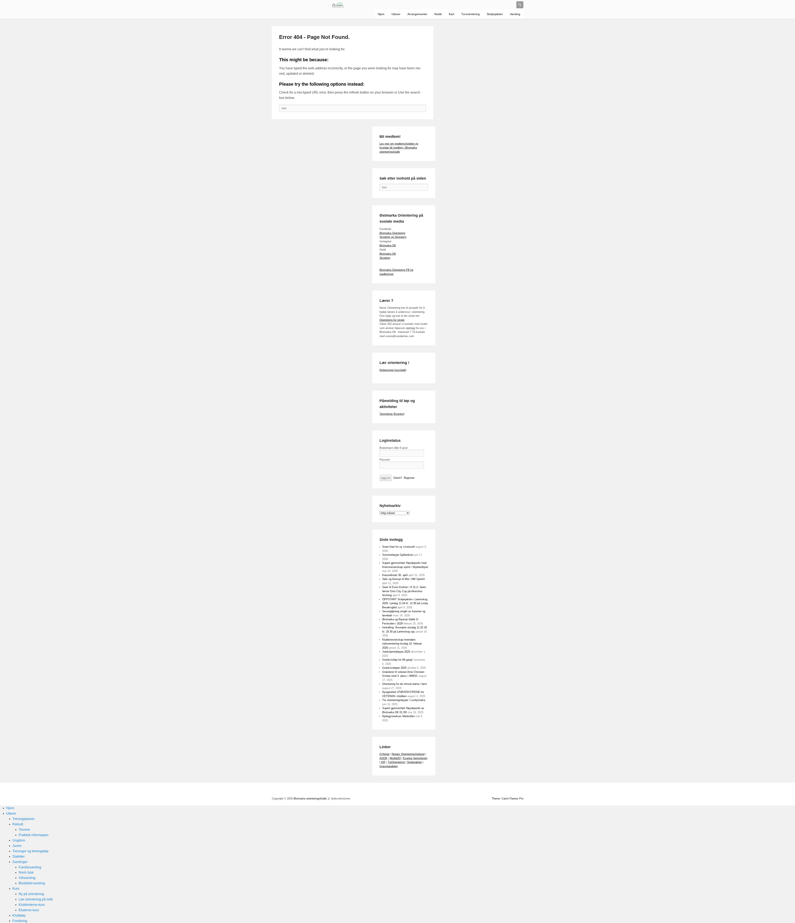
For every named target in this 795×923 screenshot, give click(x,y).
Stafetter (18, 856)
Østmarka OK (387, 245)
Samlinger (20, 862)
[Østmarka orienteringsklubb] (338, 5)
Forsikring (19, 921)
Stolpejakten (495, 14)
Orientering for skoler (392, 320)
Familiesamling (30, 867)
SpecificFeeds (519, 790)
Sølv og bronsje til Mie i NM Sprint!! (403, 579)
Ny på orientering (31, 894)
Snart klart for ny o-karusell (398, 546)
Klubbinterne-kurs (32, 904)
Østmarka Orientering (392, 233)
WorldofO (395, 758)
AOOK (383, 758)
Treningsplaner (23, 819)
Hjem (381, 14)
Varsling (515, 14)
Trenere (24, 829)
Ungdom (18, 840)
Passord (384, 459)
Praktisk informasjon (33, 835)
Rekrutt (17, 824)
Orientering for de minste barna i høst (404, 683)
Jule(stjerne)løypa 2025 (396, 651)
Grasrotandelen (388, 766)
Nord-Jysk (26, 872)
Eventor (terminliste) (415, 758)
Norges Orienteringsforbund (408, 754)
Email (510, 790)
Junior (17, 845)
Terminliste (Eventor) (391, 413)
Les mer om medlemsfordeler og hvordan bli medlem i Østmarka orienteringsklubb (398, 147)
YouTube (483, 790)
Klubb (438, 14)
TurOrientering (396, 762)
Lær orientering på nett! (36, 899)
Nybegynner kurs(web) (392, 370)
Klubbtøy (19, 915)
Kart (451, 14)
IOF (383, 762)
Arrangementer (417, 14)
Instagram (501, 790)
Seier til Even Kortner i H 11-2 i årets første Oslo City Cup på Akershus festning (404, 591)
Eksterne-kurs (29, 910)
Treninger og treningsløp (30, 851)
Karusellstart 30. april (395, 575)
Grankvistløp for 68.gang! (397, 659)
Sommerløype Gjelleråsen (397, 554)
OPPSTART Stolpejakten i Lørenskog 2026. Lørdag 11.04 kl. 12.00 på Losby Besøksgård (405, 603)
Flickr (492, 790)
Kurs (15, 888)
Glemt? (397, 477)
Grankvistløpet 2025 (394, 667)
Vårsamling (27, 878)
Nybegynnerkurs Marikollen (398, 716)
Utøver (395, 14)
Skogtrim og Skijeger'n (392, 237)
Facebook (474, 790)
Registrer (409, 477)
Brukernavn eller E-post (393, 447)
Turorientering (470, 14)
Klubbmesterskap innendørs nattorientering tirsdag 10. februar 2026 (402, 643)
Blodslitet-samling (32, 883)
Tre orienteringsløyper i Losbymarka (403, 700)
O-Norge (384, 754)
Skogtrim (384, 257)
